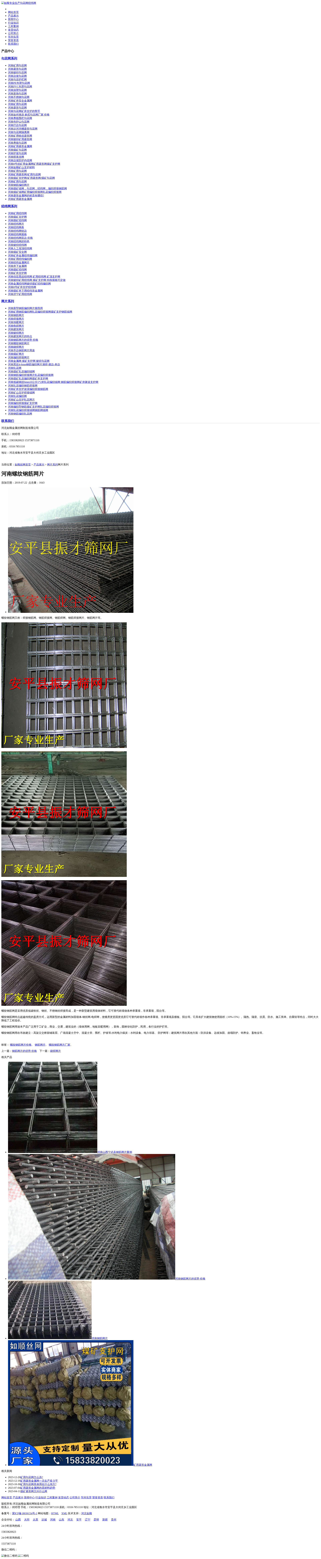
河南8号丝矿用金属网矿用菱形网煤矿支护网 (34, 163)
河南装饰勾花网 (17, 93)
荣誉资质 (13, 40)
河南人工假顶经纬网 (20, 248)
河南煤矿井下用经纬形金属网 (25, 290)
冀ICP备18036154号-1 (24, 1513)
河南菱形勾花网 (17, 68)
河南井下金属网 (17, 266)
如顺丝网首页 (23, 464)
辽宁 (87, 1519)
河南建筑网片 (16, 329)
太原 (35, 1519)
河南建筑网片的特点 (20, 336)
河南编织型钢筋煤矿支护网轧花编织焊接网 (33, 406)
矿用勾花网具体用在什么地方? (38, 1484)
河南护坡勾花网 (17, 153)
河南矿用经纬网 (17, 213)
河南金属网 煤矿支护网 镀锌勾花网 (28, 360)
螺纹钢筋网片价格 (20, 1044)
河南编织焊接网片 (18, 357)
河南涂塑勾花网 (17, 90)
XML (64, 1513)
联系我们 (13, 43)
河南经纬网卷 (16, 227)
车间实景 (13, 36)
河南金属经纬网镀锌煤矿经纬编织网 (29, 283)
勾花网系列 (9, 58)
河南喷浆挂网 (16, 156)
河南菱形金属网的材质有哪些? (26, 195)
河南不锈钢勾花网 (18, 97)
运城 (44, 1519)
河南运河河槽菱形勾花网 (22, 128)
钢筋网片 (40, 1044)
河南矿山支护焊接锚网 (21, 392)
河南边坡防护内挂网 (20, 160)
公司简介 (13, 33)
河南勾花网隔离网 (18, 132)
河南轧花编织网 (17, 396)
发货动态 (13, 29)
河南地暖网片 (16, 322)
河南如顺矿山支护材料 (21, 167)
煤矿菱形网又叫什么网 (33, 1491)
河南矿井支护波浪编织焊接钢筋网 (28, 389)
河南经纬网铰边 (17, 230)
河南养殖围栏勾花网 (20, 118)
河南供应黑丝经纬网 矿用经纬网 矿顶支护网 (34, 276)
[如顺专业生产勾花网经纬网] (18, 3)
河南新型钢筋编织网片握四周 (25, 308)
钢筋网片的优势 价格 (24, 1050)
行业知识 (13, 22)
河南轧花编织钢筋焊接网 (22, 385)
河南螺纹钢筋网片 (18, 343)
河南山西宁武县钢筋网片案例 (114, 1152)
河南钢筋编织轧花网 (20, 413)
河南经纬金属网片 (18, 262)
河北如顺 (86, 1513)
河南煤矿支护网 (17, 216)
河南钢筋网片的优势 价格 (23, 339)
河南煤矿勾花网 (17, 149)
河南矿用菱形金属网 (20, 146)
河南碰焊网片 (16, 346)
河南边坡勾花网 (17, 76)
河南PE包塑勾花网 (19, 83)
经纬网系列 (9, 206)
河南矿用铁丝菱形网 (20, 135)
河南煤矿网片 (16, 353)
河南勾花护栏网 (17, 79)
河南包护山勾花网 (18, 121)
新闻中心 (13, 19)
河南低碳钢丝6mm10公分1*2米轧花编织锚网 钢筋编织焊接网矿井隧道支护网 (53, 382)
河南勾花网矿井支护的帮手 (24, 111)
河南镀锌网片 (16, 332)
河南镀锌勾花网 (17, 72)
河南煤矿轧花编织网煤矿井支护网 (28, 378)
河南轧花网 (14, 368)
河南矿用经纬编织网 (20, 259)
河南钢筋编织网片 (18, 185)
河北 (70, 1519)
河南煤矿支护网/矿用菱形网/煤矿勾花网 (31, 177)
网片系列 (7, 301)
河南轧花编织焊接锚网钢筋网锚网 (28, 410)
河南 (53, 1519)
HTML (55, 1513)
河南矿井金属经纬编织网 (22, 255)
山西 (18, 1519)
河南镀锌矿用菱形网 (20, 139)
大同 (26, 1519)
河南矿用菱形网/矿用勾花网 (24, 174)
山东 (61, 1519)
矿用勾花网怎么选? (31, 1477)
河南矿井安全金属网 (20, 100)
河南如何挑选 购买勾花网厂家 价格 (28, 114)
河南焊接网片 (16, 318)
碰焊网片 (55, 1050)
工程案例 (13, 26)
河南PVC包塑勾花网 (20, 86)
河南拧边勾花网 (17, 125)
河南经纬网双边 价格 (20, 237)
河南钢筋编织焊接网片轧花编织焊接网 (31, 375)
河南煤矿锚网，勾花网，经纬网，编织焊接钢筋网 (37, 188)
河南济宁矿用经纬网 (20, 294)
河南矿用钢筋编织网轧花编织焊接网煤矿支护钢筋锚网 (40, 311)
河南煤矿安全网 (17, 251)
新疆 (105, 1519)
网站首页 (13, 12)
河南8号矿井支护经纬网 (22, 287)
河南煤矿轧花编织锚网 (21, 371)
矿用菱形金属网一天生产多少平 (39, 1480)
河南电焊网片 (16, 325)
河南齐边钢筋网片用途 (21, 350)
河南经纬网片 (16, 223)
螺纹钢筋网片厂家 (59, 1044)
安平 (79, 1519)
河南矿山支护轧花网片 (21, 399)
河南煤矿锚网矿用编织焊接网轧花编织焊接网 (35, 192)
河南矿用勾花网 (17, 65)
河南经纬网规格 (17, 234)
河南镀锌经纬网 (17, 244)
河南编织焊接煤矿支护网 (22, 403)
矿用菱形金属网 (142, 1464)
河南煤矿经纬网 (17, 220)
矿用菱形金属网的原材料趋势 (37, 1487)
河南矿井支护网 (17, 273)
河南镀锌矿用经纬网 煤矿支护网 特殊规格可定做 (37, 280)
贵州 (113, 1519)
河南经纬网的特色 (18, 241)
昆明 (96, 1519)
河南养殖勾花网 (17, 142)
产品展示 (13, 15)
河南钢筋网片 (16, 315)
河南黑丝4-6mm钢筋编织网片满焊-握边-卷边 (34, 364)
